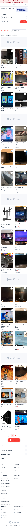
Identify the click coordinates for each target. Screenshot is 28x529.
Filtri (23, 21)
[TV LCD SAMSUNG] (21, 376)
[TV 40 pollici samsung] (7, 263)
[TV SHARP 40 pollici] (21, 102)
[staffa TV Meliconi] (7, 341)
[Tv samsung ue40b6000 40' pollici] (7, 137)
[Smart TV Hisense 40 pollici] (7, 159)
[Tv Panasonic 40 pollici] (7, 59)
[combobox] (14, 17)
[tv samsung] (7, 297)
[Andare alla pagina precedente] (9, 435)
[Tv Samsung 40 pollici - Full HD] (21, 217)
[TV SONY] (21, 297)
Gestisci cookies (4, 478)
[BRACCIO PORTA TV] (21, 398)
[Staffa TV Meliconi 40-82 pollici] (21, 137)
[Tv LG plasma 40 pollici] (21, 81)
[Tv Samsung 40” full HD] (21, 240)
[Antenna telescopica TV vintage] (7, 376)
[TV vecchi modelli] (21, 263)
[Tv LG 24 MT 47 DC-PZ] (7, 398)
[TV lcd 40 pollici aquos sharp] (21, 182)
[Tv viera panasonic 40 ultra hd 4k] (21, 319)
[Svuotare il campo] (25, 17)
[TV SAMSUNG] (21, 421)
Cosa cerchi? (4, 14)
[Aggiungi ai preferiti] (11, 51)
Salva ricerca (6, 30)
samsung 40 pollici (10, 8)
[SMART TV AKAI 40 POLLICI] (7, 102)
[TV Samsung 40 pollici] (21, 59)
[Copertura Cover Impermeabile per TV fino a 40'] (7, 421)
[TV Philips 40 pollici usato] (7, 182)
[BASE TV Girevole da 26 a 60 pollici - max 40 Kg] (7, 217)
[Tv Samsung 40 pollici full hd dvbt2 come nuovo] (7, 319)
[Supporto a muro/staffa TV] (21, 341)
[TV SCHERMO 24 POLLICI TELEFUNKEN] (7, 240)
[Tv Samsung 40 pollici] (7, 81)
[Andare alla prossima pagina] (18, 435)
